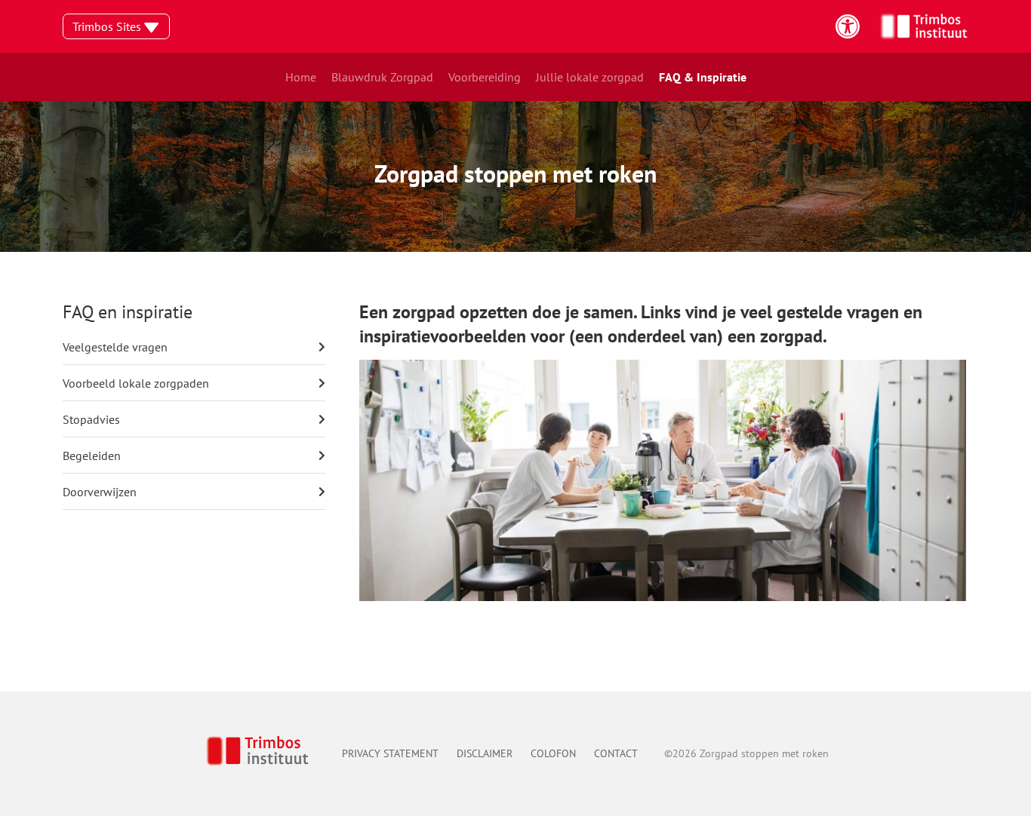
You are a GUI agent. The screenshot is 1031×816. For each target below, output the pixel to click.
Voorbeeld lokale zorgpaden (136, 383)
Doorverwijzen (100, 491)
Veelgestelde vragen (115, 346)
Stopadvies (91, 419)
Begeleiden (92, 455)
